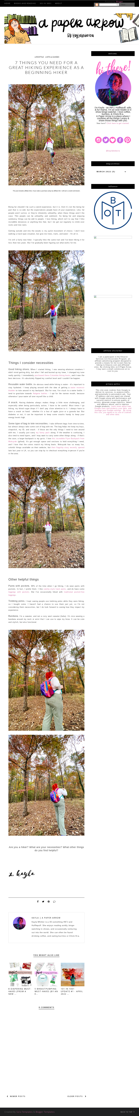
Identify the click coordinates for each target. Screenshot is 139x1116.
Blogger (119, 2)
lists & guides (52, 57)
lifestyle (39, 57)
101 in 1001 (45, 3)
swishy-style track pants (55, 589)
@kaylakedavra (113, 151)
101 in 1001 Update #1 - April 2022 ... (72, 991)
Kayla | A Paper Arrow (46, 917)
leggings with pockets (18, 592)
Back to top (127, 1112)
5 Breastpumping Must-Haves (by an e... (46, 991)
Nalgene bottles (40, 393)
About (58, 3)
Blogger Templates (45, 1111)
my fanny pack (43, 433)
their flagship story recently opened (67, 447)
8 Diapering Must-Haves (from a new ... (19, 991)
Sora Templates (24, 1111)
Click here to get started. (118, 123)
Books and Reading (25, 3)
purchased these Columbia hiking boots (52, 375)
